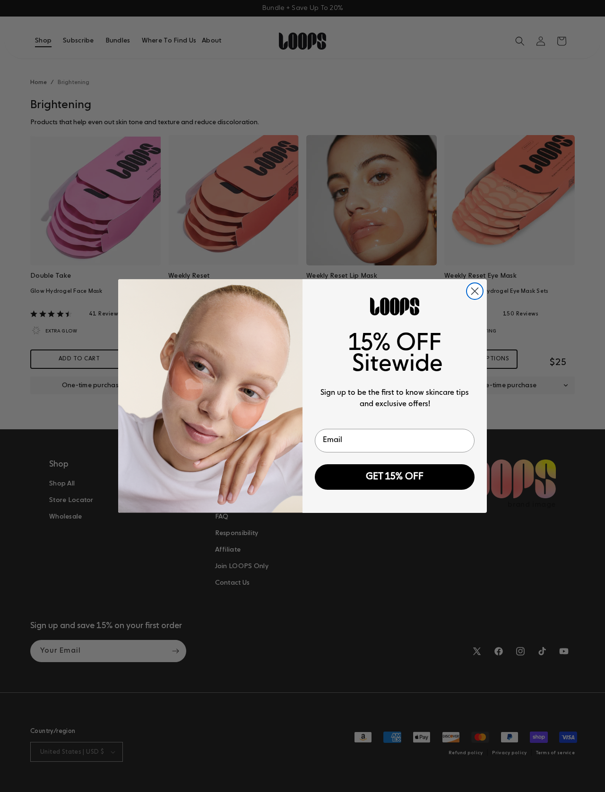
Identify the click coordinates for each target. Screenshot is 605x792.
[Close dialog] (475, 291)
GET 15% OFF (395, 477)
